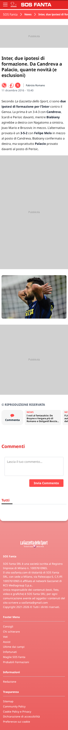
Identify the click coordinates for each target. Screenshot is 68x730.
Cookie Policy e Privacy (17, 711)
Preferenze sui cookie (16, 721)
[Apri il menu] (5, 4)
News (28, 14)
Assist (6, 642)
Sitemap (8, 701)
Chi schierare (11, 631)
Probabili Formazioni (16, 662)
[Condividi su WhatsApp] (4, 85)
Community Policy (14, 706)
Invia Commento (46, 483)
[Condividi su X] (17, 85)
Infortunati (10, 652)
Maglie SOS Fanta (14, 657)
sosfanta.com (19, 572)
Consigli (8, 626)
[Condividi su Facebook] (11, 85)
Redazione (9, 681)
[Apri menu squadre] (14, 5)
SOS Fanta (10, 14)
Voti (5, 636)
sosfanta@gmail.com (34, 602)
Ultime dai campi (14, 647)
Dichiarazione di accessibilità (21, 716)
